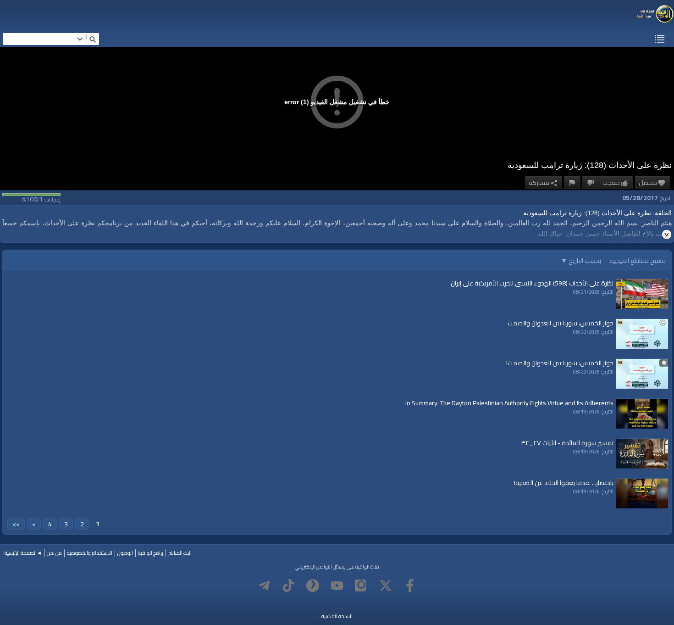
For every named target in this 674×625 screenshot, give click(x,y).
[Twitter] (385, 585)
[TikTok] (288, 585)
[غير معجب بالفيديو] (590, 182)
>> (16, 524)
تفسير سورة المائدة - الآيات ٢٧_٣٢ (567, 443)
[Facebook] (409, 585)
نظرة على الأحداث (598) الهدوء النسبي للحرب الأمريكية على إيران (532, 283)
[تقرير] (572, 182)
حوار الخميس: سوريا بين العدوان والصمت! (559, 363)
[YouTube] (337, 585)
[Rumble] (312, 585)
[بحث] (92, 39)
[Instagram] (361, 585)
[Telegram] (264, 585)
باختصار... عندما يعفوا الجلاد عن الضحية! (563, 483)
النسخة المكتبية (337, 616)
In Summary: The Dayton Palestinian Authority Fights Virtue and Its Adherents (509, 403)
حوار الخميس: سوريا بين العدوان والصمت (560, 323)
